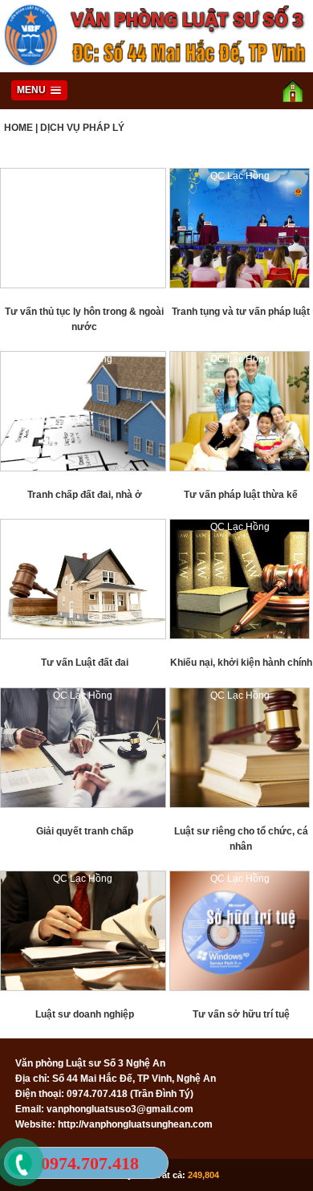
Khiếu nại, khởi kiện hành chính (241, 662)
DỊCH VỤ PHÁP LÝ (82, 127)
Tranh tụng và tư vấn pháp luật (241, 311)
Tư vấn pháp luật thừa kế (241, 494)
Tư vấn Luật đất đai (84, 662)
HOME (18, 127)
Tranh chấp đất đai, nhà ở (84, 494)
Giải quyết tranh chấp (84, 831)
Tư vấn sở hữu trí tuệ (241, 1014)
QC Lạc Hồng (82, 176)
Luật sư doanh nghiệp (84, 1014)
